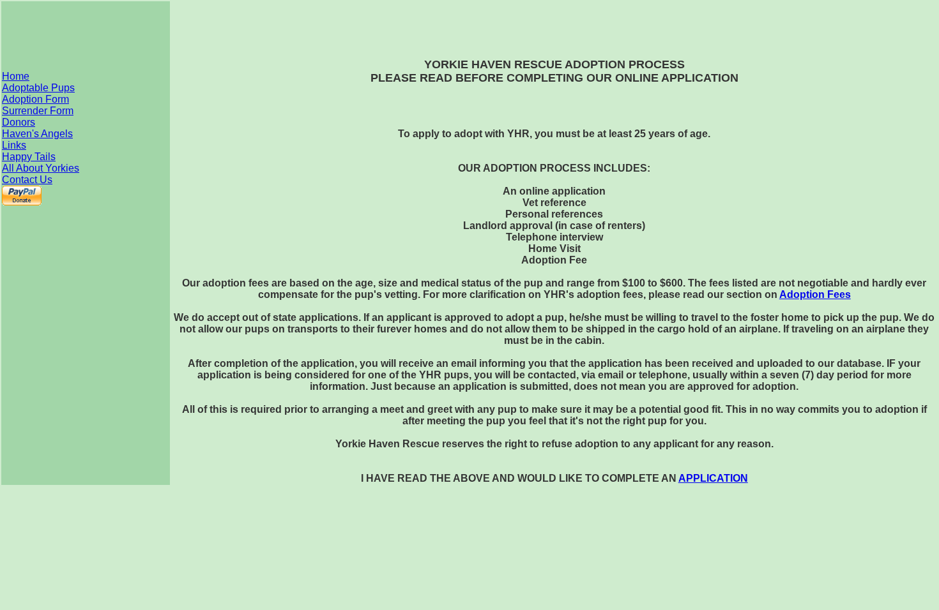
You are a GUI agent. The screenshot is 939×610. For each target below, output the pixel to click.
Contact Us (27, 179)
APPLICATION (713, 478)
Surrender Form (37, 110)
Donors (18, 122)
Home (15, 76)
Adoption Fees (815, 294)
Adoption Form (35, 99)
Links (14, 145)
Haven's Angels (37, 133)
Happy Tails (29, 156)
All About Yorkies (40, 168)
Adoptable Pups (38, 87)
